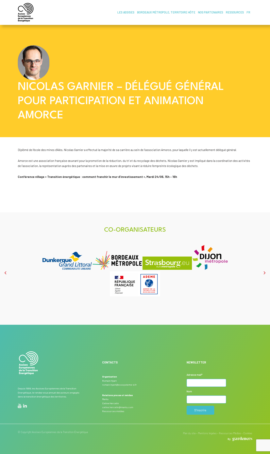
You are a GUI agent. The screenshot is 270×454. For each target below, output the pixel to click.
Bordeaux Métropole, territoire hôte (166, 12)
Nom (189, 391)
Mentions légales (207, 433)
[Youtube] (20, 406)
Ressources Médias (230, 433)
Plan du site (189, 433)
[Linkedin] (25, 406)
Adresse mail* (194, 374)
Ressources (235, 12)
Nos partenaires (210, 12)
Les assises (125, 12)
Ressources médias (113, 411)
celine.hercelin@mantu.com (117, 407)
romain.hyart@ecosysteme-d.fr (119, 384)
